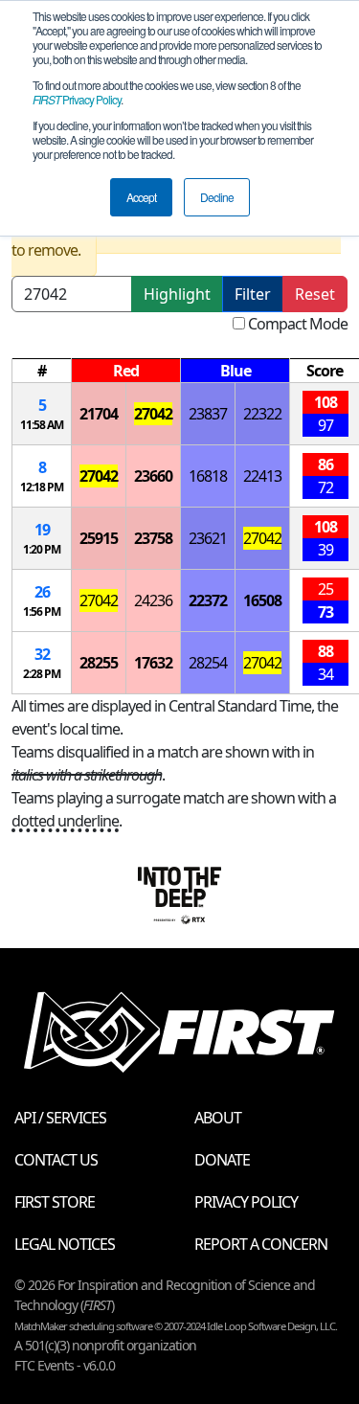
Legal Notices (64, 1244)
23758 (153, 538)
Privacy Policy (77, 99)
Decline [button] (217, 197)
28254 (208, 662)
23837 (208, 413)
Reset (315, 294)
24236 (153, 600)
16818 (208, 476)
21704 (98, 413)
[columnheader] (42, 371)
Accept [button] (141, 197)
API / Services (60, 1117)
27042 (153, 413)
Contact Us (56, 1159)
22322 (262, 413)
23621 (208, 538)
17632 (153, 662)
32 (42, 654)
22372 (208, 600)
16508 (262, 600)
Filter (253, 294)
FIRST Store (54, 1201)
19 (42, 529)
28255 (98, 662)
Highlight (177, 294)
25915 (98, 538)
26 (42, 591)
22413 (262, 476)
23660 (153, 476)
